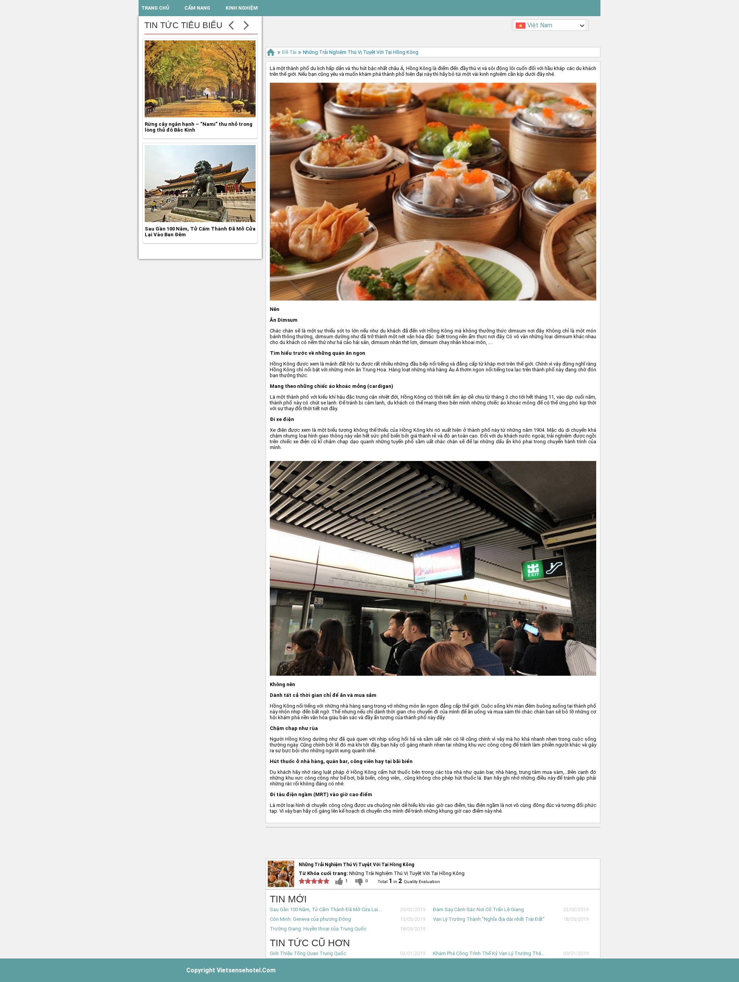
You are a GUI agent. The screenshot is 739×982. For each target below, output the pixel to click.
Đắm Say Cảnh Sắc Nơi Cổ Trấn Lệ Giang (478, 909)
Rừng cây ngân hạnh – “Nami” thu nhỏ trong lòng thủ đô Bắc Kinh (198, 61)
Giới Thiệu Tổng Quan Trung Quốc (308, 953)
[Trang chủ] (271, 52)
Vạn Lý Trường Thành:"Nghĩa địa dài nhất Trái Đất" (489, 919)
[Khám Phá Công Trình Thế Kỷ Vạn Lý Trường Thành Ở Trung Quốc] (200, 222)
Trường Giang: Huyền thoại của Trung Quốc (318, 929)
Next (246, 24)
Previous (231, 24)
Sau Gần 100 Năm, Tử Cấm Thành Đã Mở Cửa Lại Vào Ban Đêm (327, 909)
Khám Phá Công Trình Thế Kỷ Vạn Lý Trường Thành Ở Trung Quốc (490, 953)
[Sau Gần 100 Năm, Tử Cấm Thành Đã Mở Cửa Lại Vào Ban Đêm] (200, 117)
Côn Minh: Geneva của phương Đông (310, 919)
